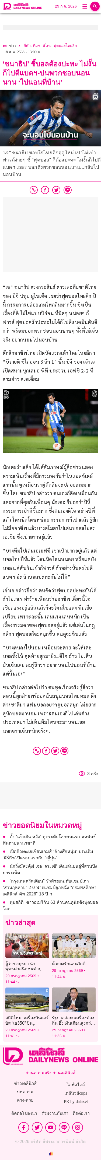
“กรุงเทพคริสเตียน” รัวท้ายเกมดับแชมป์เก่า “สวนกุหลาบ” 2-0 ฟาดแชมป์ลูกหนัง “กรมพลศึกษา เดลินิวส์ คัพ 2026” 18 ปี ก (49, 887)
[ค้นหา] (95, 6)
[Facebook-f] (23, 1127)
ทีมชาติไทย (42, 46)
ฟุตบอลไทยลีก (65, 46)
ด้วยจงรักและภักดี (68, 963)
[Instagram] (77, 1127)
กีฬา (27, 46)
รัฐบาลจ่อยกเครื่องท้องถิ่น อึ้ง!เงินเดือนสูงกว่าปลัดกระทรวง (73, 1022)
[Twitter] (55, 751)
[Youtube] (50, 1127)
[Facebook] (46, 751)
